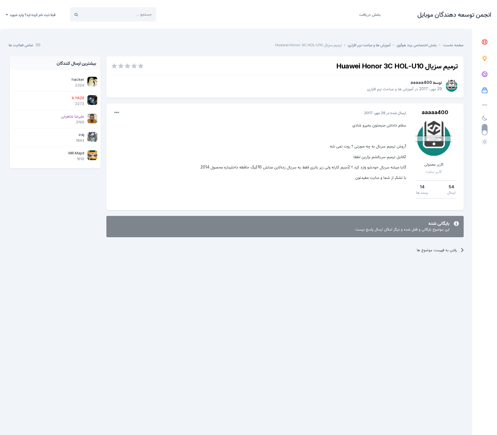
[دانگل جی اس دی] (484, 74)
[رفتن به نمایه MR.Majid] (92, 155)
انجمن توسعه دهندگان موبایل (454, 14)
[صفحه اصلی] (484, 42)
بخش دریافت (370, 14)
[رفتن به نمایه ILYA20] (92, 100)
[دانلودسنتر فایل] (484, 90)
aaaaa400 (421, 82)
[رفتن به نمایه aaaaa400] (451, 85)
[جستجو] (76, 14)
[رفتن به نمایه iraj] (92, 137)
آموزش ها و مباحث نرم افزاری (390, 88)
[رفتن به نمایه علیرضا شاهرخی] (92, 118)
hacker (78, 79)
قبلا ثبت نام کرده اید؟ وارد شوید (32, 14)
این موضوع (98, 14)
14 (422, 186)
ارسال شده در (385, 112)
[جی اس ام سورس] (484, 58)
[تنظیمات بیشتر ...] (117, 112)
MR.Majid (76, 153)
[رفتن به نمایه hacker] (92, 82)
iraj (81, 134)
